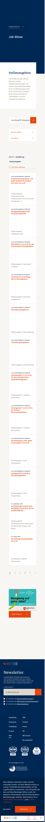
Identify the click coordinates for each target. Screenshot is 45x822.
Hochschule (12, 727)
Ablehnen (6, 809)
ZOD (23, 723)
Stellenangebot (15, 168)
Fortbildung (12, 732)
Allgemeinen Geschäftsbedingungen (27, 707)
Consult (11, 736)
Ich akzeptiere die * (20, 704)
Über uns (10, 742)
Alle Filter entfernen (18, 174)
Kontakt (24, 727)
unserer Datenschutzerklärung (14, 799)
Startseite (14, 27)
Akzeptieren (24, 809)
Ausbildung (20, 163)
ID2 (23, 736)
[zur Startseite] (10, 818)
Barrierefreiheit (27, 745)
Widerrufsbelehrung (22, 709)
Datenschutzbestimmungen (25, 704)
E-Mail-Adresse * (9, 692)
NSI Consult (25, 741)
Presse (24, 732)
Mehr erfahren (17, 620)
